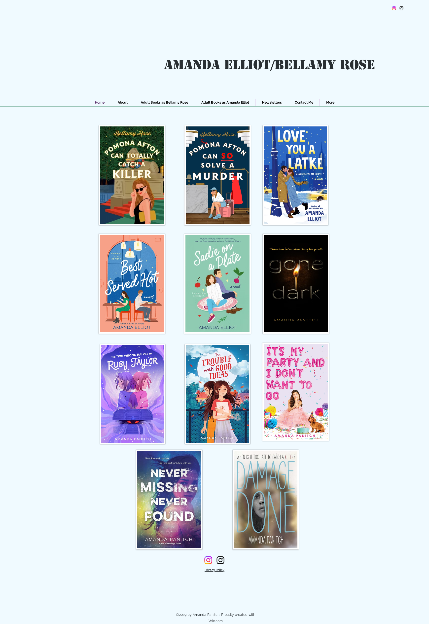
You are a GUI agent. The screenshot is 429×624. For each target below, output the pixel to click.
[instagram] (401, 8)
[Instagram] (394, 8)
